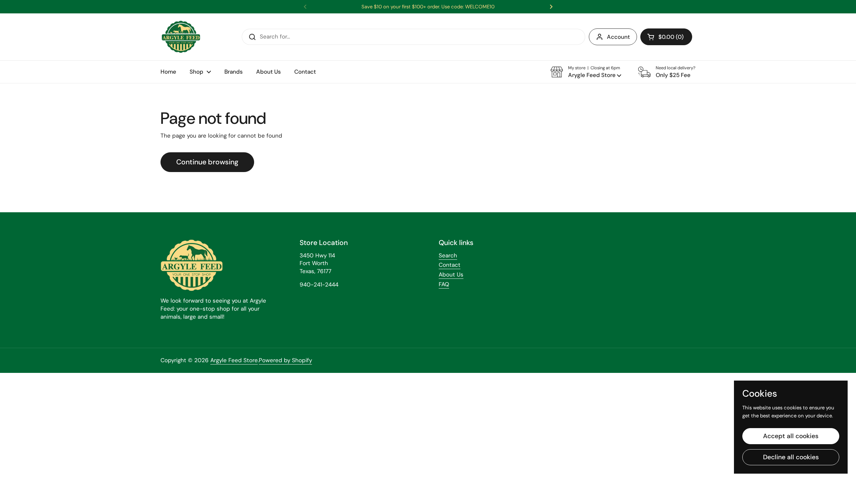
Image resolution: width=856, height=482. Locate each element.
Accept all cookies (791, 436)
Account (618, 37)
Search (448, 255)
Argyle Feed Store (234, 360)
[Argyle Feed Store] (180, 37)
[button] (666, 36)
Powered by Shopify (285, 360)
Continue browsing (207, 162)
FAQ (444, 284)
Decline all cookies (791, 457)
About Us (451, 274)
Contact (449, 264)
